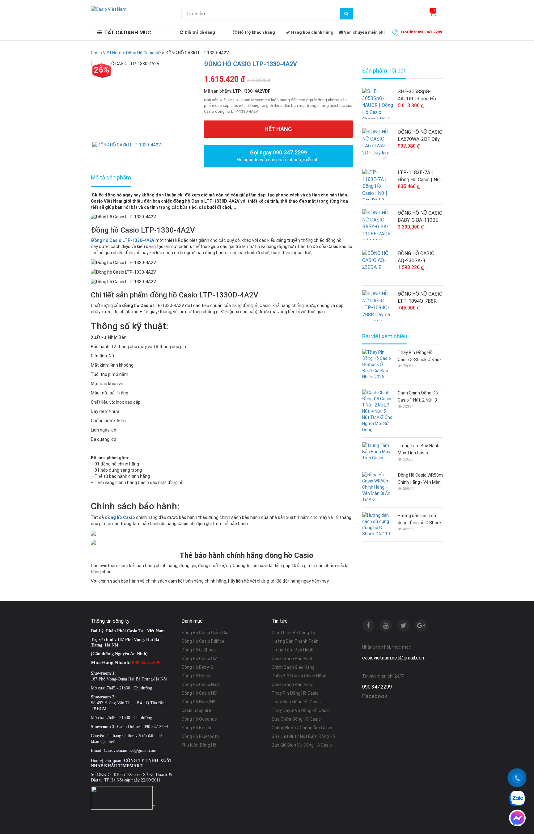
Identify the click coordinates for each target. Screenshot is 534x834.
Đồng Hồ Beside (197, 727)
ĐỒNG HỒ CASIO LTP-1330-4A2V (250, 64)
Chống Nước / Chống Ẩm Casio (302, 727)
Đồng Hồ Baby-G (197, 667)
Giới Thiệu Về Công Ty (293, 632)
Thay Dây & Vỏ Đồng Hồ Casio (301, 710)
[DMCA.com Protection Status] (154, 804)
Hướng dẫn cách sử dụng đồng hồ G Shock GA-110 (420, 519)
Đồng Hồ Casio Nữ (199, 693)
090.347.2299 (377, 687)
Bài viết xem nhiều (384, 336)
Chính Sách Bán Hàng (293, 684)
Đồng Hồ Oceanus (199, 719)
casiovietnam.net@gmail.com (394, 658)
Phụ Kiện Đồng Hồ (198, 745)
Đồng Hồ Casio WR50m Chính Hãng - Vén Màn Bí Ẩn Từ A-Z (420, 479)
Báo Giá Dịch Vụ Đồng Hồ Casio (302, 745)
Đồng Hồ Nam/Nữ (198, 701)
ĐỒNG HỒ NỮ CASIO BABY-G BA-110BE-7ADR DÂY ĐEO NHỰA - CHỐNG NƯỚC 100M (420, 217)
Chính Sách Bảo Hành (293, 658)
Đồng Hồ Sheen (196, 675)
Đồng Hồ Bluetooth (200, 736)
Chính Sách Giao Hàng (293, 667)
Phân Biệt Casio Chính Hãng (299, 675)
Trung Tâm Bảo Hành (292, 649)
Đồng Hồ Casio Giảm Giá (204, 632)
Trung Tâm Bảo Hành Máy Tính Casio (418, 449)
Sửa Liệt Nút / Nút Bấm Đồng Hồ (303, 736)
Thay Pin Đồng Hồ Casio (295, 693)
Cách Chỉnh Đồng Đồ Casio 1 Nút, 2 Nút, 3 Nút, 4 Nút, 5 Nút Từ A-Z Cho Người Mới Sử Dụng (419, 397)
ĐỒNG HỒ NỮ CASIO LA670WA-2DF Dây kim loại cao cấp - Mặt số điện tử (420, 136)
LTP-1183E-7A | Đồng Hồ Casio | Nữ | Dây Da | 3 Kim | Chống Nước (420, 176)
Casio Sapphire (196, 710)
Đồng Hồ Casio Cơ (199, 658)
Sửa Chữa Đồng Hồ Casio (296, 719)
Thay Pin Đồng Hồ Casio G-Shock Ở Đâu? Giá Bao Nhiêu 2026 (420, 356)
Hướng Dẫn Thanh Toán (295, 641)
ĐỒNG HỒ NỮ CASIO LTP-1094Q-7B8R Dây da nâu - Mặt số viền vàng (420, 298)
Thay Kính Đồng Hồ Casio (296, 701)
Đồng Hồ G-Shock (198, 649)
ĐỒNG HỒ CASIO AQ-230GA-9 (416, 257)
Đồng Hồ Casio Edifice (202, 641)
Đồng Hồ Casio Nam (200, 684)
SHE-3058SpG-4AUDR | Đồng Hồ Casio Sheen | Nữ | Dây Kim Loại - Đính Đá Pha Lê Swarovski (420, 95)
